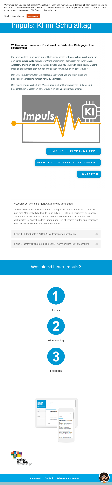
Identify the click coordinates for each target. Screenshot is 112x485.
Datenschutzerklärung (68, 478)
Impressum (35, 478)
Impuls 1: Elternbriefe (73, 151)
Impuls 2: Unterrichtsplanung (66, 162)
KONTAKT (88, 174)
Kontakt (49, 478)
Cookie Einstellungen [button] (14, 16)
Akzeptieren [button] (33, 16)
